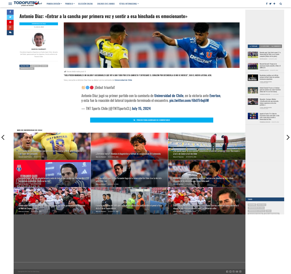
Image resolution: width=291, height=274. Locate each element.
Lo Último (265, 46)
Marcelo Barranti (38, 49)
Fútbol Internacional (128, 3)
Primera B (69, 3)
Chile (269, 211)
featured (44, 66)
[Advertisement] (265, 26)
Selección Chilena (85, 3)
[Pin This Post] (10, 22)
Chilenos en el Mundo (106, 3)
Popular (254, 46)
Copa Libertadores (272, 214)
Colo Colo (261, 205)
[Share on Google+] (10, 27)
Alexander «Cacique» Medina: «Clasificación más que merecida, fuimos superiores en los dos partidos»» (269, 102)
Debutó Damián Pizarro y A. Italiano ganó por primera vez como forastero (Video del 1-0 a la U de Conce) (270, 90)
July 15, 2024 (141, 108)
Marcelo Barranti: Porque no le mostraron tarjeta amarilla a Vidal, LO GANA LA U (270, 66)
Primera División (53, 3)
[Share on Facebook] (10, 12)
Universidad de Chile (123, 80)
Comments (277, 46)
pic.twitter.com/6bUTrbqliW (189, 100)
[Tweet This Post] (10, 17)
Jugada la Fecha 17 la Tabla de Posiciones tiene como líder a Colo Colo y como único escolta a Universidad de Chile (269, 116)
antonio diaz (35, 66)
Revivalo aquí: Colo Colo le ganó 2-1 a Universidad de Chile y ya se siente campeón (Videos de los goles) (270, 54)
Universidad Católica (257, 211)
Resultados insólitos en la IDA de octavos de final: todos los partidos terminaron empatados (270, 77)
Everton (214, 95)
